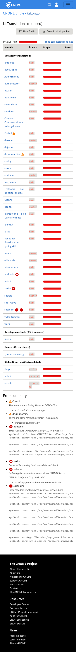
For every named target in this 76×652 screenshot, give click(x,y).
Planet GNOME (17, 643)
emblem (9, 175)
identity (8, 224)
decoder (8, 140)
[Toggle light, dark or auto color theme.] (50, 5)
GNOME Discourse (19, 619)
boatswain (10, 97)
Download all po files (58, 31)
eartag (7, 161)
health (8, 206)
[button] (56, 4)
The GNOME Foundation (23, 592)
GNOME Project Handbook (24, 612)
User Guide (29, 31)
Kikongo (33, 13)
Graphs (8, 199)
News (14, 630)
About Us (15, 573)
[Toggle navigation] (68, 4)
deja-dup (9, 147)
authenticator (12, 83)
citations (9, 111)
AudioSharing (11, 76)
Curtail (8, 133)
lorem (7, 253)
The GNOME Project (23, 564)
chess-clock (10, 104)
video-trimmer (12, 317)
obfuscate (9, 260)
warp (7, 324)
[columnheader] (15, 47)
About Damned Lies (20, 569)
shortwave (10, 302)
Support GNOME (18, 580)
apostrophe (10, 69)
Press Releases (18, 635)
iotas (7, 231)
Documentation (18, 608)
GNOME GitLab (17, 623)
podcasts (9, 274)
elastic (7, 168)
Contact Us (16, 588)
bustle (7, 339)
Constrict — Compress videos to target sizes (13, 122)
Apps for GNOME (18, 615)
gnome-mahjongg (14, 354)
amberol (9, 62)
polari (7, 281)
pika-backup (11, 267)
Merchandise (16, 584)
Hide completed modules (59, 41)
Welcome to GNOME (20, 576)
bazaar (8, 90)
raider (7, 288)
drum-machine (12, 154)
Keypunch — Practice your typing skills (11, 242)
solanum (9, 309)
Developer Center (19, 604)
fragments (10, 182)
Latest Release (17, 639)
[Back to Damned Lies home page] (15, 4)
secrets (8, 295)
